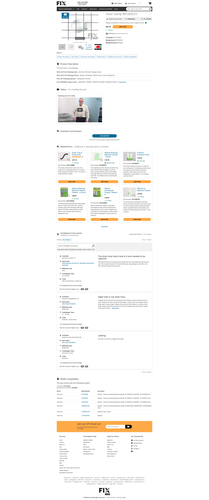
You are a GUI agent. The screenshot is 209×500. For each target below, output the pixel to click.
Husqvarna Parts (121, 477)
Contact (84, 9)
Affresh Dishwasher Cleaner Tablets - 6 (111, 191)
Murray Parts (88, 479)
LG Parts (66, 479)
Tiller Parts (120, 484)
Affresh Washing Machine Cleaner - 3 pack (111, 155)
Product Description (63, 57)
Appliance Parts (128, 481)
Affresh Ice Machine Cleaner (144, 189)
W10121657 (75, 263)
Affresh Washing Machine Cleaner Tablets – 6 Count (79, 190)
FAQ (78, 9)
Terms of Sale (63, 458)
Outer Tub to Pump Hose (77, 154)
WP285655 (65, 265)
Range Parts (110, 481)
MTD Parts (80, 479)
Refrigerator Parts (77, 481)
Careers (61, 465)
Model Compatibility (130, 57)
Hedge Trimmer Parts (102, 484)
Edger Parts (113, 484)
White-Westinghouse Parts (126, 479)
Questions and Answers (88, 57)
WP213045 (65, 304)
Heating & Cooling (112, 451)
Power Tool (110, 444)
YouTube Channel (138, 440)
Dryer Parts (87, 481)
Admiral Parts (67, 477)
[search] (150, 9)
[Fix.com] (62, 3)
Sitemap (61, 460)
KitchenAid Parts (140, 477)
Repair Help (93, 9)
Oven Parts (102, 481)
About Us (62, 444)
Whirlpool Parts (114, 479)
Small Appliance (111, 453)
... (122, 82)
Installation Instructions (115, 57)
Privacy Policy (63, 449)
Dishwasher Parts (139, 479)
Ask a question (104, 136)
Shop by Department (65, 9)
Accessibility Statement (66, 472)
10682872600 (85, 406)
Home (61, 440)
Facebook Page (137, 443)
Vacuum (109, 449)
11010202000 (85, 415)
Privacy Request (63, 470)
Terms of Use (63, 456)
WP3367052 (90, 263)
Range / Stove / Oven (89, 449)
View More (104, 226)
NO (86, 289)
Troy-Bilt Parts (105, 479)
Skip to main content (104, 4)
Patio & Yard (110, 456)
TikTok (135, 446)
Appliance (110, 440)
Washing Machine (88, 453)
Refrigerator (86, 451)
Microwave (86, 447)
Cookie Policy (63, 453)
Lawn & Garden (111, 442)
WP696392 (83, 263)
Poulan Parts (97, 479)
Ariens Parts (75, 477)
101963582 (84, 402)
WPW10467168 (66, 263)
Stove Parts (94, 481)
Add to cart (122, 27)
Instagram (136, 448)
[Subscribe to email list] (128, 426)
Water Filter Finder (105, 9)
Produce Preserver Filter (143, 154)
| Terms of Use (110, 497)
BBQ (108, 447)
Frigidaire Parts (105, 477)
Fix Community (137, 436)
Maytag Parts (73, 479)
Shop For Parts (113, 436)
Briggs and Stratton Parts (86, 477)
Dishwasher (86, 442)
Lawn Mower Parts (138, 481)
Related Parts (101, 57)
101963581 (84, 398)
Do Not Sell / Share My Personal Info (69, 468)
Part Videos (75, 57)
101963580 (84, 394)
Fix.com (62, 436)
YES (82, 289)
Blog (116, 9)
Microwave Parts (118, 481)
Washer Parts (68, 481)
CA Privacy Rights (64, 451)
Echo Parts (97, 477)
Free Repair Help (89, 436)
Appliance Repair (88, 440)
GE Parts (113, 477)
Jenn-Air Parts (130, 477)
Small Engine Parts (91, 484)
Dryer (84, 444)
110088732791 (85, 412)
